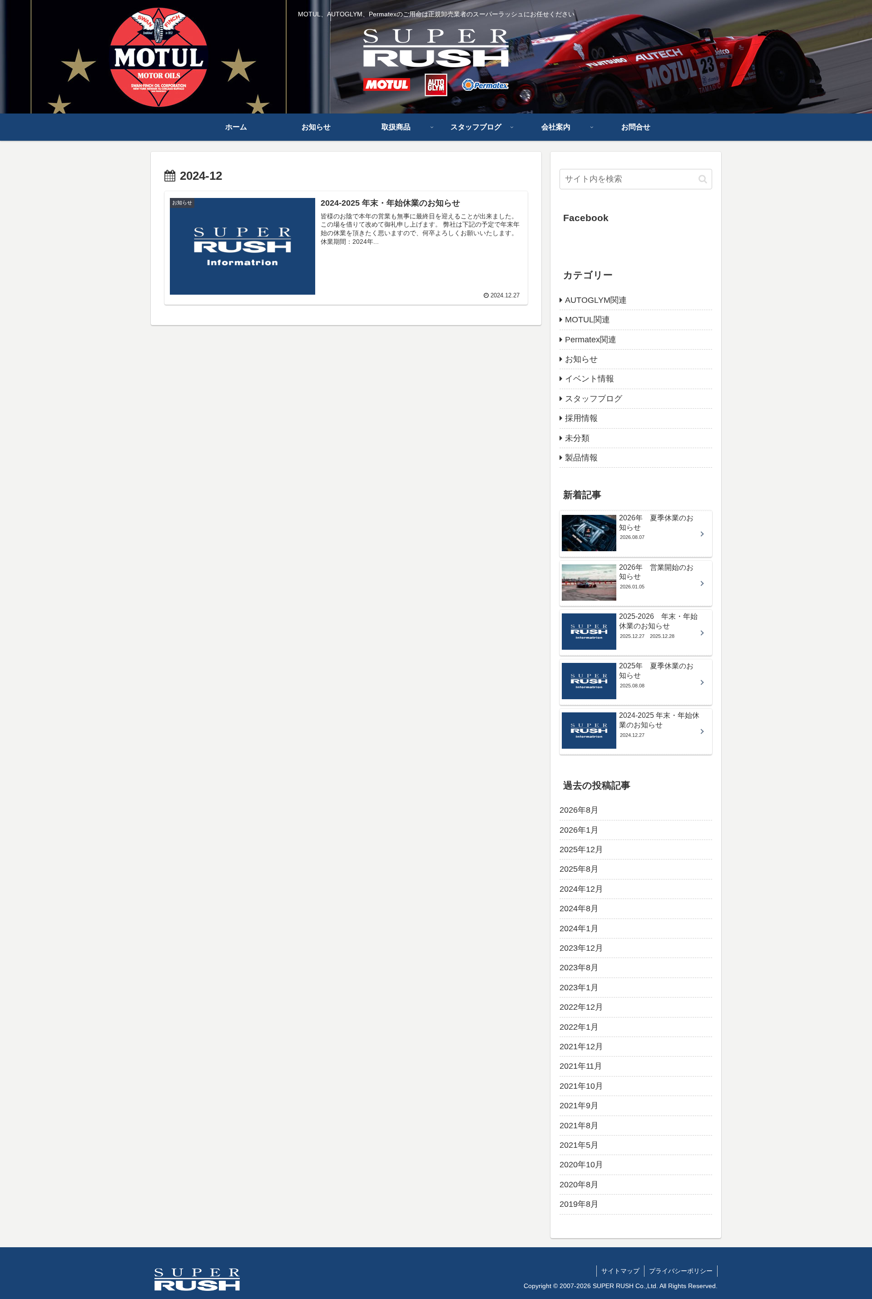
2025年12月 (581, 849)
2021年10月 (581, 1086)
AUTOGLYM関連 (596, 300)
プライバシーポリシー (681, 1270)
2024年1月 (579, 928)
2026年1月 (579, 830)
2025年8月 (579, 869)
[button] (703, 179)
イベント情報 (589, 378)
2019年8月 (579, 1204)
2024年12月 (581, 889)
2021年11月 (581, 1066)
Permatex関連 (590, 339)
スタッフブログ (593, 398)
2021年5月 (579, 1145)
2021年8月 (579, 1125)
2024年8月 (579, 908)
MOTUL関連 (587, 319)
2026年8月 (579, 810)
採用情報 (581, 418)
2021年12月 (581, 1046)
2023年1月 (579, 987)
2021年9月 (579, 1105)
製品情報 (581, 457)
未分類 (577, 438)
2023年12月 (581, 948)
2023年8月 (579, 967)
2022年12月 (581, 1007)
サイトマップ (620, 1270)
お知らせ (581, 359)
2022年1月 (579, 1027)
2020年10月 (581, 1164)
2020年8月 (579, 1184)
